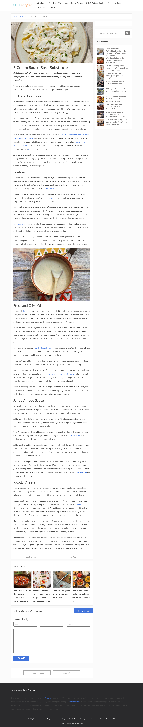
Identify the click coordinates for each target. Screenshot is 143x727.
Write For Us (40, 7)
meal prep (32, 149)
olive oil (25, 311)
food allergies (81, 472)
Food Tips (52, 3)
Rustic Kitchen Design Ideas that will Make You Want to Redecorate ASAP (116, 122)
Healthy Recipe (40, 3)
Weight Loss (63, 3)
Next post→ (67, 673)
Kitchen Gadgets (76, 3)
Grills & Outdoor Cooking (95, 3)
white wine (75, 435)
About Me (51, 7)
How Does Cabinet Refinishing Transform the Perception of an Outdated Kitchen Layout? (116, 52)
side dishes (43, 129)
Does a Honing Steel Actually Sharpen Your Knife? (114, 75)
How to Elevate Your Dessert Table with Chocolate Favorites (114, 106)
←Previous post (37, 673)
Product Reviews (114, 3)
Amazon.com (74, 701)
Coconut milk (18, 224)
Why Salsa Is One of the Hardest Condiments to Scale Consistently (115, 60)
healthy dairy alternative (44, 348)
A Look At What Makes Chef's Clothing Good (115, 82)
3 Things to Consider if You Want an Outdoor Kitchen (116, 90)
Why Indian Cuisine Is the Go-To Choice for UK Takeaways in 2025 (116, 99)
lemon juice (82, 504)
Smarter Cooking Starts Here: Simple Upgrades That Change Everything (117, 68)
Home (16, 16)
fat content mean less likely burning (59, 374)
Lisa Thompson (31, 557)
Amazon (48, 698)
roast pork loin (49, 198)
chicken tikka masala (50, 188)
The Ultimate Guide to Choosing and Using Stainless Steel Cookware (115, 114)
